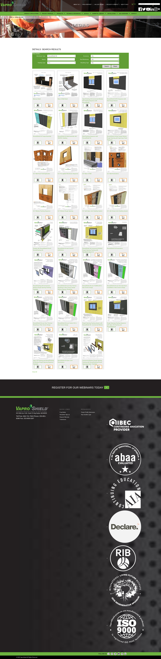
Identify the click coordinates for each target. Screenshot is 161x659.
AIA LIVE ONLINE (99, 4)
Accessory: (86, 56)
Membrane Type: (41, 56)
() (135, 4)
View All (34, 372)
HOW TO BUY (124, 4)
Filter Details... (36, 53)
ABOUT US (76, 4)
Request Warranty (64, 417)
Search (44, 59)
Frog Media (63, 412)
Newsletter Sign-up (65, 414)
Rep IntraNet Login (86, 414)
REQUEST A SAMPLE (112, 4)
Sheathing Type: (84, 62)
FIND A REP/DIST (87, 4)
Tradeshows (63, 419)
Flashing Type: (42, 62)
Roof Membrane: (84, 59)
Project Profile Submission (88, 412)
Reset (115, 66)
